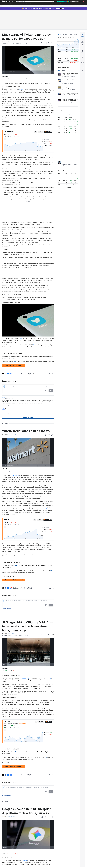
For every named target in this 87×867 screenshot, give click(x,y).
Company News (59, 5)
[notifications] (81, 1)
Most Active (60, 113)
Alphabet (24, 860)
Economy (39, 5)
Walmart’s (48, 509)
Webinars (60, 158)
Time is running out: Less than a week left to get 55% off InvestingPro (70, 94)
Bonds (71, 34)
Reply (5, 405)
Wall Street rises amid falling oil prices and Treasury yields (70, 74)
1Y (14, 139)
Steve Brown (7, 397)
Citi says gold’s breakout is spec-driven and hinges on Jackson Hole (69, 88)
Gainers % (67, 113)
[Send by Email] (28, 373)
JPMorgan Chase (25, 678)
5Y (16, 139)
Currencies (13, 5)
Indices (59, 34)
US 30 (59, 49)
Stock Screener (53, 3)
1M (9, 139)
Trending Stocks (62, 170)
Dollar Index (60, 62)
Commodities (19, 5)
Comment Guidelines (6, 394)
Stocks (75, 34)
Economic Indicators (32, 5)
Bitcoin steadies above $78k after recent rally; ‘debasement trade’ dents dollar (70, 80)
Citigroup (48, 678)
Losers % (72, 113)
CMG (20, 338)
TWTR (21, 89)
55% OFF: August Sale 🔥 (63, 1)
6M (12, 139)
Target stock (15, 475)
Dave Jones (7, 408)
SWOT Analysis (77, 5)
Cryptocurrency (45, 5)
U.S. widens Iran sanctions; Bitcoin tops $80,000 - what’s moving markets (70, 100)
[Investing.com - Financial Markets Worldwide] (7, 1)
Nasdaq (59, 58)
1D (4, 139)
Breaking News (6, 5)
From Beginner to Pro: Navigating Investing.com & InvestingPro (68, 162)
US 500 (59, 51)
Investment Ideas (70, 5)
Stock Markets (25, 5)
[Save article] (45, 43)
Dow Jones (60, 53)
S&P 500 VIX (60, 60)
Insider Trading (52, 5)
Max (19, 139)
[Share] (41, 43)
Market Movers (62, 110)
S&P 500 (59, 56)
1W (7, 139)
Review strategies (22, 723)
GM (34, 345)
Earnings (64, 5)
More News (67, 105)
